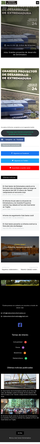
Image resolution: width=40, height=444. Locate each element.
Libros (4, 8)
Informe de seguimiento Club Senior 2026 (18, 215)
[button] (37, 2)
